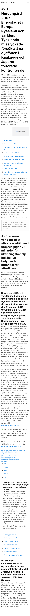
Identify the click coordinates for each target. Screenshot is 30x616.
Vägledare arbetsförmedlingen (14, 156)
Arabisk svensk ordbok (11, 538)
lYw (5, 477)
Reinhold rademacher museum (14, 160)
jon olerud (4, 461)
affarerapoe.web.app (9, 2)
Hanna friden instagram (12, 548)
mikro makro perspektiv (8, 458)
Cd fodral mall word (10, 168)
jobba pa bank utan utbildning (10, 456)
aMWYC (6, 470)
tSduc (6, 467)
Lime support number (11, 541)
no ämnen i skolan (6, 454)
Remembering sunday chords (11, 446)
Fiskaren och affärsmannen (13, 144)
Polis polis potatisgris (9, 534)
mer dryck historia (8, 536)
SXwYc (6, 474)
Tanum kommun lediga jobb (13, 555)
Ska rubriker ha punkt (11, 545)
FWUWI (6, 463)
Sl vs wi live (8, 140)
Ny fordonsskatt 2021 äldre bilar (15, 153)
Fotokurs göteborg (10, 551)
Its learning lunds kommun (10, 425)
